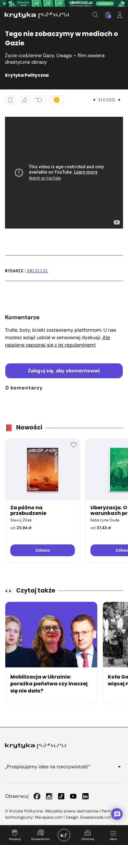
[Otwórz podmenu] (119, 766)
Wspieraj (15, 839)
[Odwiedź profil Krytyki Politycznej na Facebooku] (37, 796)
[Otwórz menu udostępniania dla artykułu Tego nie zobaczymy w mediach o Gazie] (24, 100)
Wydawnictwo (40, 839)
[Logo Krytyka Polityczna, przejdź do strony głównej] (37, 15)
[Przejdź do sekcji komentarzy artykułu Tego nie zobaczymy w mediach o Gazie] (40, 100)
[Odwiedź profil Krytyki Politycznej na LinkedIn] (85, 796)
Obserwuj (87, 839)
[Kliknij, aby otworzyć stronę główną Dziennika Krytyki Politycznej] (64, 835)
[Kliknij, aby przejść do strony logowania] (119, 15)
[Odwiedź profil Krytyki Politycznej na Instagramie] (49, 796)
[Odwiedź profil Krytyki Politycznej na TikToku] (61, 796)
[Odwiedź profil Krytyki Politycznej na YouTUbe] (73, 796)
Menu (113, 839)
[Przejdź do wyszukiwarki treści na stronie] (95, 15)
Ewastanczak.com (96, 817)
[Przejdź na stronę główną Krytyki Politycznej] (35, 746)
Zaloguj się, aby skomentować (64, 370)
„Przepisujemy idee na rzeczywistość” (47, 766)
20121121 (37, 271)
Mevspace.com (48, 817)
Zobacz (42, 550)
